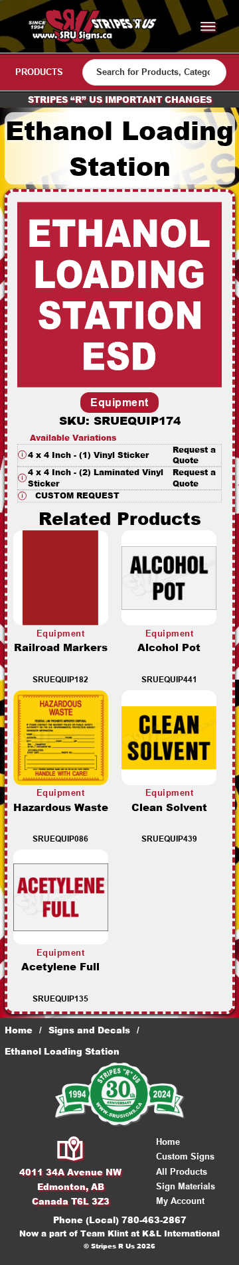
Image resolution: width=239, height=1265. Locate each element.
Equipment (119, 402)
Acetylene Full (60, 967)
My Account (180, 1201)
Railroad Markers (61, 647)
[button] (119, 456)
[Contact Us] (71, 1149)
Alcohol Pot (168, 647)
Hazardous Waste (60, 807)
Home (19, 1030)
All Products (181, 1172)
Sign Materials (185, 1186)
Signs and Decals (89, 1030)
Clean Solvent (169, 807)
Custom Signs (185, 1156)
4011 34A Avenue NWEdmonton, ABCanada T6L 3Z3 (70, 1186)
